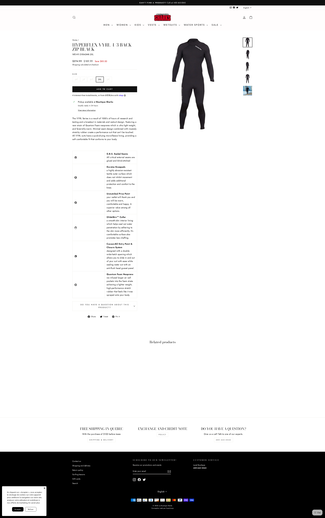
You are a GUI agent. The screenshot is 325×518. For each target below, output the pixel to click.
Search (75, 483)
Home (74, 40)
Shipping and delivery (81, 465)
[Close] (44, 488)
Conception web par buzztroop (162, 508)
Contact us (76, 461)
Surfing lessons (78, 474)
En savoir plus (34, 503)
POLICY (162, 434)
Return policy (77, 470)
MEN (107, 25)
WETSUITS (170, 25)
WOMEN (123, 25)
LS (84, 79)
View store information (87, 110)
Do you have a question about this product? (104, 306)
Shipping (76, 64)
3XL (108, 79)
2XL (100, 79)
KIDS (138, 25)
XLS (91, 79)
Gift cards (76, 479)
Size (74, 74)
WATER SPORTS (195, 25)
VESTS (153, 25)
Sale (216, 25)
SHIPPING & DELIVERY (101, 440)
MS (76, 79)
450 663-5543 (223, 440)
